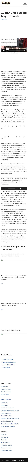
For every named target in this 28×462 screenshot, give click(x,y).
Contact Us (21, 460)
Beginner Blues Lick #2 (7, 421)
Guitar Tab (3, 434)
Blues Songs (4, 386)
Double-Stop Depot (6, 389)
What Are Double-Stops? (9, 362)
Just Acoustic (4, 437)
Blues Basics (4, 19)
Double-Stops (4, 402)
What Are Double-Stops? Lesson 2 (10, 410)
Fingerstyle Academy (6, 445)
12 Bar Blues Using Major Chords (9, 423)
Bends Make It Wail (8, 359)
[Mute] (20, 189)
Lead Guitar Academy (6, 450)
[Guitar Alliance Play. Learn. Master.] (5, 3)
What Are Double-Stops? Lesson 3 (10, 418)
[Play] (3, 189)
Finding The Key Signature (8, 426)
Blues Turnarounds (6, 392)
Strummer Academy (6, 447)
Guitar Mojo (4, 440)
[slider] (24, 188)
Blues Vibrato (6, 367)
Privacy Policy (5, 460)
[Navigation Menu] (25, 3)
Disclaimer (13, 460)
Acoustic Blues (5, 394)
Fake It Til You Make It (9, 365)
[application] (14, 188)
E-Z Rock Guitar (5, 442)
